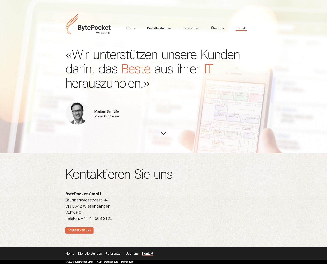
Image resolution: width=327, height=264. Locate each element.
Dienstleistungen (159, 28)
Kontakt (241, 28)
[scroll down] (163, 133)
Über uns (217, 28)
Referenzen (191, 28)
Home (130, 28)
